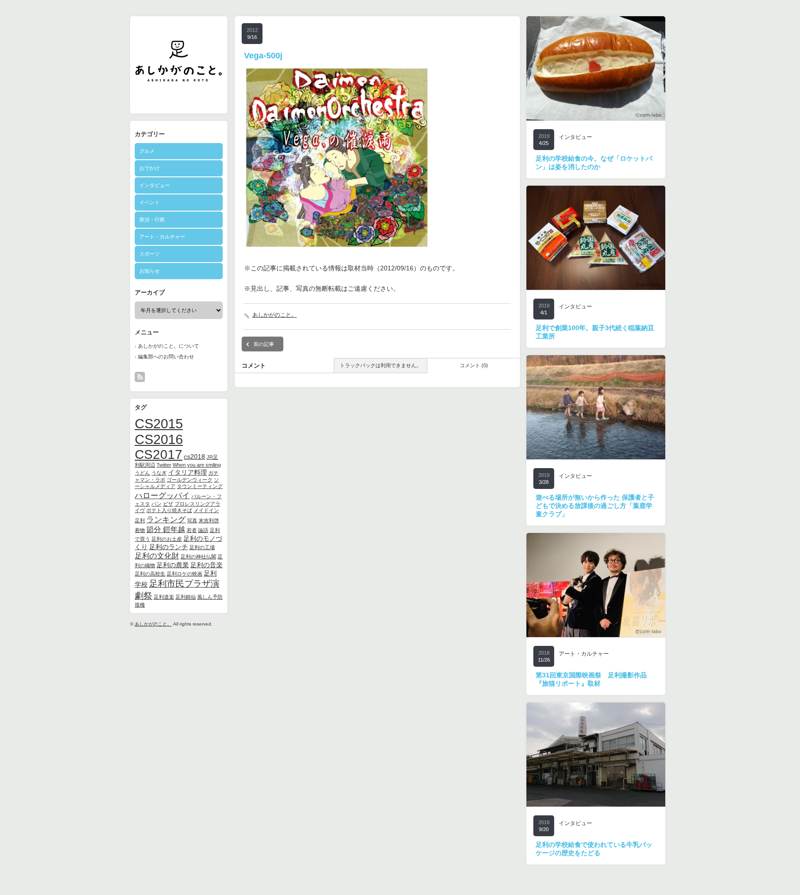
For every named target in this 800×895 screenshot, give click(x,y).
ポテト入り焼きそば (169, 510)
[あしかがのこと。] (179, 78)
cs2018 (194, 456)
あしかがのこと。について (168, 346)
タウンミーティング (200, 486)
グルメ (147, 151)
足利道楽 (164, 597)
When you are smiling (197, 465)
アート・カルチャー (162, 236)
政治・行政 (152, 219)
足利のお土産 (166, 539)
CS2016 (159, 439)
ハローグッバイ (162, 495)
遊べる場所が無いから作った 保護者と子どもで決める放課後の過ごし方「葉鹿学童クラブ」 (595, 506)
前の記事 (264, 344)
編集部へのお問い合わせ (166, 356)
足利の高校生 (150, 573)
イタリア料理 (187, 472)
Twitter (163, 465)
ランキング (166, 519)
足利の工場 (202, 547)
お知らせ (149, 271)
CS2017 (158, 454)
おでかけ (149, 168)
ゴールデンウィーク (189, 479)
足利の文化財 (157, 556)
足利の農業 (172, 565)
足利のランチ (168, 547)
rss (140, 377)
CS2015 (159, 423)
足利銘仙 (185, 597)
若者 (192, 530)
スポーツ (149, 254)
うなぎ (159, 473)
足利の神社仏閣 (198, 556)
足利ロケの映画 (184, 573)
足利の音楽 (206, 565)
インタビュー (154, 185)
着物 (140, 530)
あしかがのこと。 (153, 623)
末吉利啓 (209, 520)
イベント (149, 202)
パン (156, 504)
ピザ (168, 504)
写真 (192, 520)
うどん (142, 473)
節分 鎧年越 (165, 529)
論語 (203, 530)
